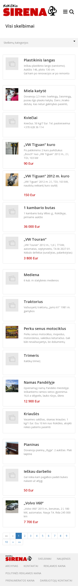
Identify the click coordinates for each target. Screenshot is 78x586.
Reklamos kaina (54, 566)
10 (6, 542)
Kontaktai (31, 566)
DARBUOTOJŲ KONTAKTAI (56, 580)
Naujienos (64, 558)
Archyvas (11, 566)
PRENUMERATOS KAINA (19, 580)
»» (19, 542)
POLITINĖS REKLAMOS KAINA (23, 573)
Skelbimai (44, 558)
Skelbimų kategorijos (16, 42)
